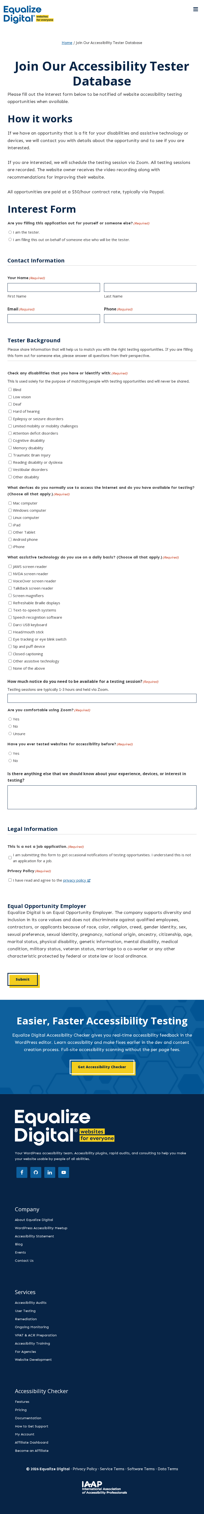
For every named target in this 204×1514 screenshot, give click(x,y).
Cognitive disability (29, 440)
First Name (16, 296)
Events (20, 1252)
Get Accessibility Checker (102, 1066)
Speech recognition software (37, 617)
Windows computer (29, 510)
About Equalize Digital (34, 1220)
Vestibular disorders (30, 469)
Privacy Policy (85, 1469)
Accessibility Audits (31, 1303)
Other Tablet (24, 532)
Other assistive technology (36, 660)
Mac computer (25, 503)
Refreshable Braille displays (36, 602)
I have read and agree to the (49, 880)
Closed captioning (28, 653)
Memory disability (28, 447)
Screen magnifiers (28, 595)
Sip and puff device (29, 646)
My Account (24, 1434)
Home (67, 43)
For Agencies (25, 1352)
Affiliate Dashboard (31, 1442)
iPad (16, 524)
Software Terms (141, 1469)
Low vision (22, 396)
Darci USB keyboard (30, 624)
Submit (23, 979)
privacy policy (74, 880)
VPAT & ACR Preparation (36, 1335)
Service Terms (112, 1469)
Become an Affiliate (32, 1451)
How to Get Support (31, 1426)
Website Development (33, 1360)
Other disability (26, 476)
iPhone (19, 546)
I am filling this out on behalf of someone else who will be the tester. (71, 239)
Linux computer (26, 517)
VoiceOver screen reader (34, 580)
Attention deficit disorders (35, 433)
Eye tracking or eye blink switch (39, 639)
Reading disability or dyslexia (37, 462)
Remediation (26, 1319)
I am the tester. (26, 232)
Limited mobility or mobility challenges (45, 425)
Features (22, 1402)
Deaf (17, 404)
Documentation (28, 1418)
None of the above (29, 668)
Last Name (113, 296)
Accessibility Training (32, 1343)
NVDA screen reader (30, 573)
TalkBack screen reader (33, 588)
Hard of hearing (26, 411)
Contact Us (24, 1261)
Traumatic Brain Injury (32, 455)
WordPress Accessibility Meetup (41, 1228)
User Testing (25, 1311)
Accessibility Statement (34, 1236)
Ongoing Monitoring (32, 1327)
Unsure (19, 733)
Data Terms (168, 1469)
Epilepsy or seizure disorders (38, 418)
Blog (19, 1244)
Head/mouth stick (28, 631)
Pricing (21, 1410)
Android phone (25, 539)
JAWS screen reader (30, 566)
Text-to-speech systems (34, 609)
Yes (16, 718)
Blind (17, 389)
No (15, 726)
